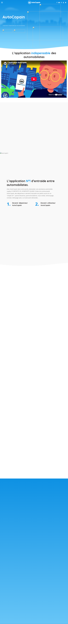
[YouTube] (63, 2)
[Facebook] (57, 2)
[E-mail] (59, 2)
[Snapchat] (66, 2)
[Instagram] (61, 2)
